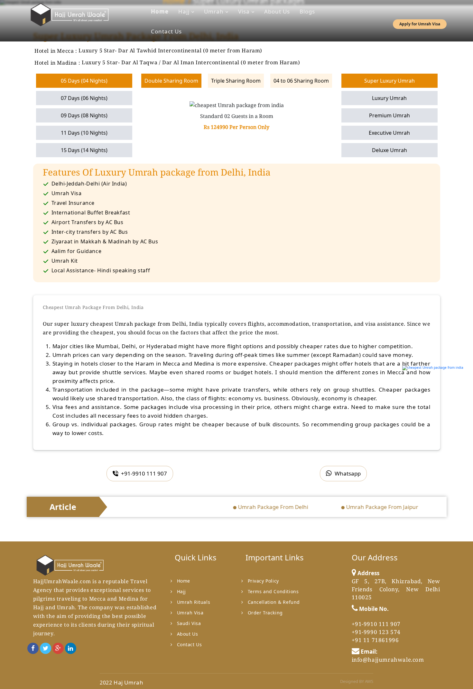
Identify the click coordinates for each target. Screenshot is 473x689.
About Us (277, 11)
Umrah (214, 11)
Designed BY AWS (356, 681)
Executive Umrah (389, 132)
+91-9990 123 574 (376, 632)
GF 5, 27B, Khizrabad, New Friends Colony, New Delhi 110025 (396, 589)
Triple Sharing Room (236, 80)
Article (63, 506)
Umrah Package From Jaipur (372, 507)
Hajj (184, 11)
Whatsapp (347, 473)
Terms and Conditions (273, 591)
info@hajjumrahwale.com (388, 659)
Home (160, 11)
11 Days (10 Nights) (84, 132)
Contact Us (166, 31)
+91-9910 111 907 (143, 473)
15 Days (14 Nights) (84, 150)
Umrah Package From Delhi (262, 507)
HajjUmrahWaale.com (62, 581)
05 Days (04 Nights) (84, 80)
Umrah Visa (190, 613)
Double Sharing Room (171, 80)
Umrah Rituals (193, 602)
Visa (244, 11)
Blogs (307, 11)
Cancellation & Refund (274, 602)
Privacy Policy (263, 581)
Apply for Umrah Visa (419, 24)
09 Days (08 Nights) (84, 115)
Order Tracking (265, 613)
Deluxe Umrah (389, 150)
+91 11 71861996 (375, 640)
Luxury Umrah (389, 98)
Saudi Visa (189, 623)
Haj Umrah (128, 682)
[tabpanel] (236, 116)
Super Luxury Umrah (389, 80)
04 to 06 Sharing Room (301, 80)
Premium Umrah (389, 115)
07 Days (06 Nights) (84, 98)
